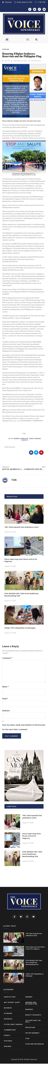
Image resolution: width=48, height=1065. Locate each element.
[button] (7, 39)
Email (5, 698)
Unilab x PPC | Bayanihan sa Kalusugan (19, 628)
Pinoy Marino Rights (31, 439)
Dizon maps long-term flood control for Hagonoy (20, 560)
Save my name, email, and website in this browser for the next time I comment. (23, 727)
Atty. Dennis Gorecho (18, 438)
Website (6, 710)
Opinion (5, 49)
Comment (7, 658)
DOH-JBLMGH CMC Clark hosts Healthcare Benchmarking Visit (21, 594)
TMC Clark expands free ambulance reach (21, 527)
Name (5, 686)
